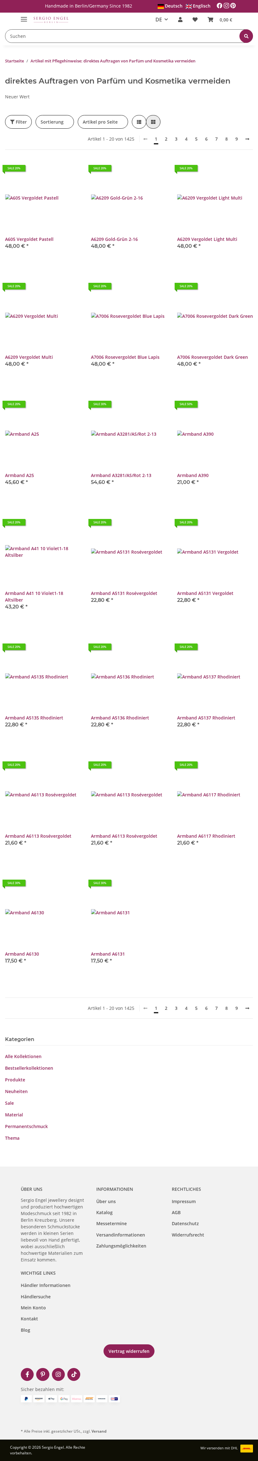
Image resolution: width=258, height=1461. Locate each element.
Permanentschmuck (26, 1126)
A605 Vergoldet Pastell (29, 239)
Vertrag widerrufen (129, 1351)
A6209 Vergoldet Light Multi (207, 239)
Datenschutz (185, 1223)
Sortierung (52, 122)
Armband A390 (193, 475)
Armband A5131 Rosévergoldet (124, 593)
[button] (180, 19)
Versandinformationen (120, 1235)
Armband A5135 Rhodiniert (34, 718)
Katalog (104, 1212)
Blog (25, 1330)
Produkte (15, 1080)
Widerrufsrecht (188, 1235)
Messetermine (111, 1223)
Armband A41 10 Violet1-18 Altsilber (34, 596)
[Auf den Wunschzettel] (70, 171)
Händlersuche (36, 1297)
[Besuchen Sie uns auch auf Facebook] (27, 1374)
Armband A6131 (108, 954)
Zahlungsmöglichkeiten (121, 1246)
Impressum (184, 1201)
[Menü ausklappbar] (24, 16)
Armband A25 (19, 475)
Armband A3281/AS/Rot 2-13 (121, 475)
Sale (9, 1103)
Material (14, 1115)
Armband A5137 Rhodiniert (206, 718)
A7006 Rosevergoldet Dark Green (212, 357)
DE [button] (158, 19)
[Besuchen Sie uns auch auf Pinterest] (42, 1374)
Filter (20, 122)
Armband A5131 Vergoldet (205, 593)
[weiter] (247, 139)
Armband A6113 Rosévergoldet (38, 836)
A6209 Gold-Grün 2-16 (114, 239)
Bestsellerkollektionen (29, 1068)
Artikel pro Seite (100, 122)
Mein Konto (33, 1308)
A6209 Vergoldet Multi (29, 357)
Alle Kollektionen (23, 1056)
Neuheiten (16, 1091)
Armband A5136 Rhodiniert (120, 718)
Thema (12, 1138)
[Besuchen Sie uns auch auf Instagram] (58, 1374)
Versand (99, 1431)
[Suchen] (246, 36)
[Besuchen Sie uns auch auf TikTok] (73, 1374)
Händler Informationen (45, 1285)
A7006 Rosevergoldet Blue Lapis (125, 357)
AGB (176, 1212)
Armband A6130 (22, 954)
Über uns (106, 1201)
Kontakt (29, 1319)
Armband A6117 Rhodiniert (206, 836)
